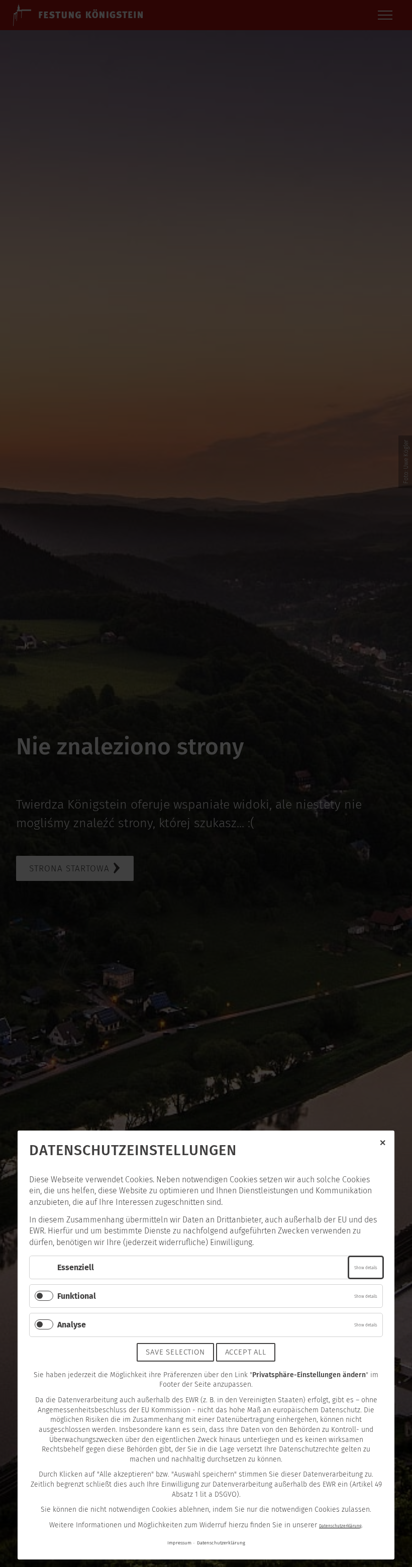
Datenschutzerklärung (340, 1525)
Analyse (71, 1324)
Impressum (179, 1543)
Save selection (175, 1352)
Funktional (76, 1296)
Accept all (245, 1352)
